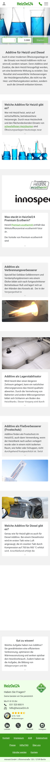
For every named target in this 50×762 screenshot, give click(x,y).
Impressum (19, 738)
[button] (4, 4)
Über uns (37, 745)
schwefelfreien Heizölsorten (18, 126)
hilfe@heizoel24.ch (19, 708)
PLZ (5, 37)
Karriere (34, 752)
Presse (12, 745)
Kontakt (6, 738)
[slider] (19, 713)
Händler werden (19, 752)
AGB (30, 738)
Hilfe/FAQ (24, 745)
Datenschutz (41, 738)
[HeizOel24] (25, 4)
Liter (21, 37)
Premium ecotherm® (22, 225)
